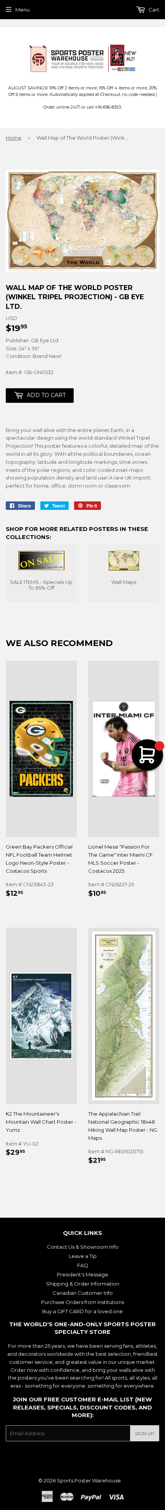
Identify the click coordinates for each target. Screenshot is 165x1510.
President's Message (82, 1274)
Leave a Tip (83, 1256)
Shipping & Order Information (82, 1284)
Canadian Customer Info (83, 1293)
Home (13, 138)
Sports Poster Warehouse (89, 1480)
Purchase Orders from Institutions (82, 1302)
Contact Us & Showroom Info (83, 1247)
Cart (153, 10)
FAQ (82, 1265)
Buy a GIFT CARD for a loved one (82, 1311)
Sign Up (144, 1433)
